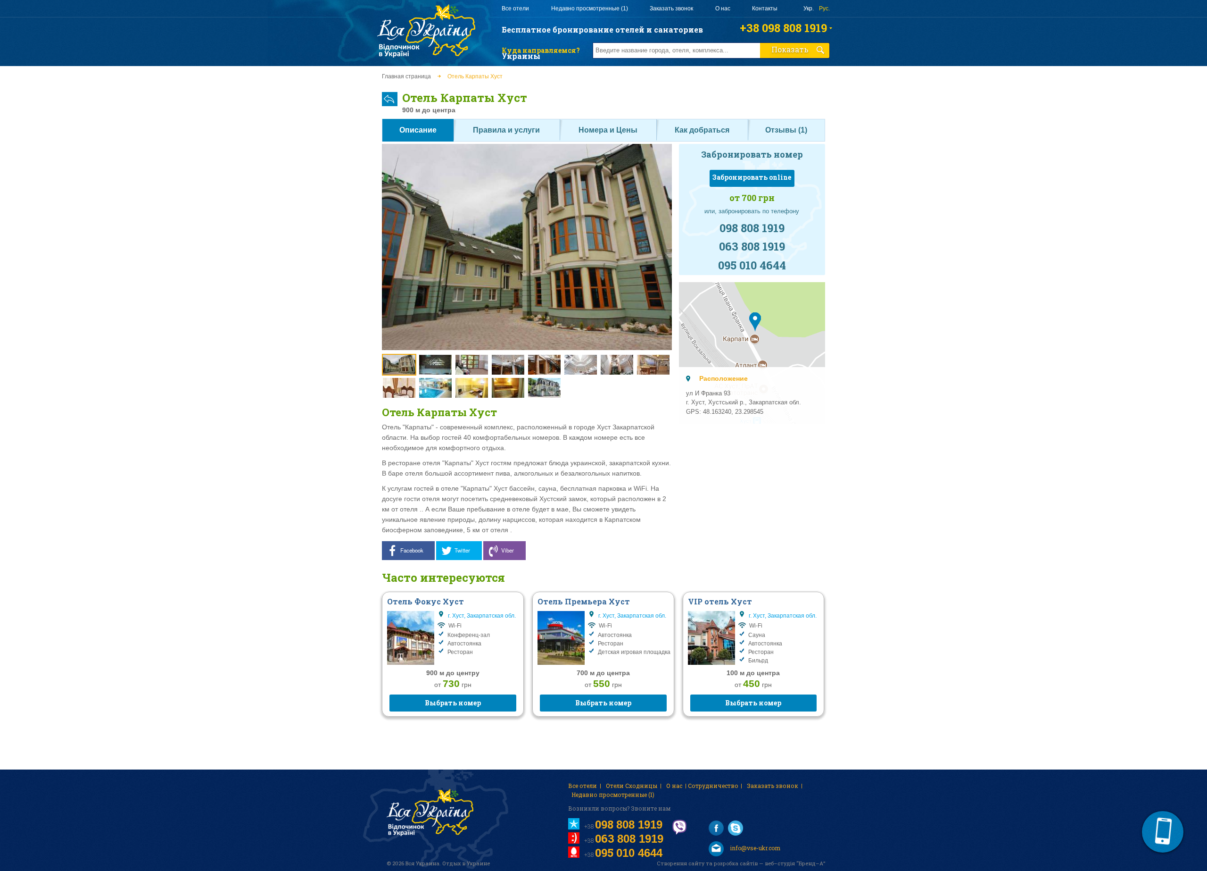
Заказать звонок (671, 8)
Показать (790, 49)
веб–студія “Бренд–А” (795, 863)
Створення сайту (680, 863)
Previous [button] (391, 334)
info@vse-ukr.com (754, 848)
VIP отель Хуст (720, 601)
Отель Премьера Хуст (583, 601)
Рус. (824, 8)
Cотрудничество (713, 785)
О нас (722, 8)
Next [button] (662, 334)
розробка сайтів (736, 863)
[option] (527, 247)
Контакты (764, 8)
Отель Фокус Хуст (425, 601)
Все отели (515, 8)
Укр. (808, 8)
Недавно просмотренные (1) (589, 8)
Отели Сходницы (631, 785)
